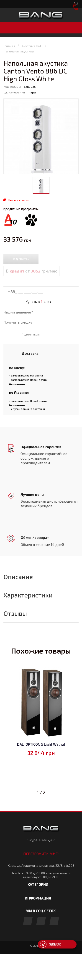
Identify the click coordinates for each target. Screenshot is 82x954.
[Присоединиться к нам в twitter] (54, 921)
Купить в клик (38, 302)
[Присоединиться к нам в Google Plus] (41, 921)
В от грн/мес (31, 270)
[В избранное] (59, 259)
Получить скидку (17, 322)
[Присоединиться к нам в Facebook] (27, 921)
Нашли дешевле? (18, 312)
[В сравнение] (48, 259)
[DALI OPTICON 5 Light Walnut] (41, 702)
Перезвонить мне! (41, 853)
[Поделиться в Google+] (58, 334)
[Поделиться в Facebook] (45, 334)
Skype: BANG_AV (41, 840)
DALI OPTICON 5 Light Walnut (41, 744)
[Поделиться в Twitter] (52, 334)
